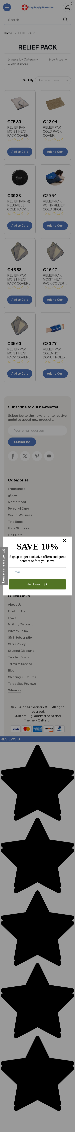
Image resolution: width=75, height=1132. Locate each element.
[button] (4, 566)
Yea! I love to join (37, 584)
